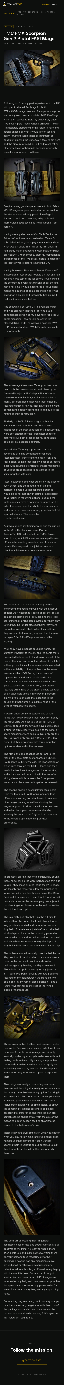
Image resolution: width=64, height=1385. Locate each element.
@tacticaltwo (32, 1360)
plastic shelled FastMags (22, 107)
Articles (46, 4)
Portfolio (57, 4)
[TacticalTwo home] (12, 4)
